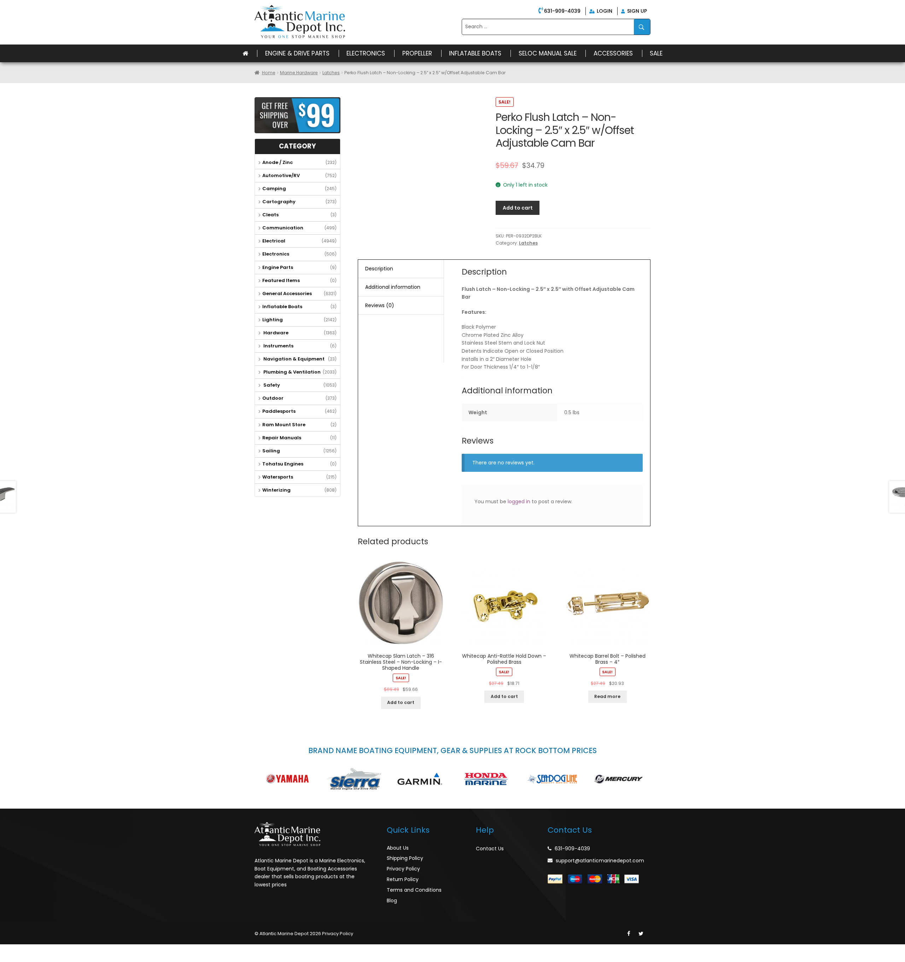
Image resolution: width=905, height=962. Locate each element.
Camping (274, 188)
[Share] (23, 950)
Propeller (417, 53)
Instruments (277, 345)
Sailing (271, 450)
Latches (331, 73)
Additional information (392, 287)
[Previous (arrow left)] (7, 959)
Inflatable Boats (475, 53)
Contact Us (490, 848)
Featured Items (281, 280)
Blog (392, 900)
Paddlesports (279, 411)
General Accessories (287, 293)
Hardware (275, 332)
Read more (607, 696)
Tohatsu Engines (282, 464)
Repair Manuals (281, 437)
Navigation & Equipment (293, 359)
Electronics (365, 53)
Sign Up (636, 10)
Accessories (613, 53)
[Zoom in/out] (53, 950)
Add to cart (518, 207)
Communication (282, 227)
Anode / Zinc (277, 162)
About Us (398, 847)
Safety (271, 385)
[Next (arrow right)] (23, 959)
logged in (519, 501)
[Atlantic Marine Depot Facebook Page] (628, 933)
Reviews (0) (379, 305)
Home (268, 73)
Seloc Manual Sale (548, 53)
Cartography (279, 201)
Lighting (272, 319)
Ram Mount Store (283, 424)
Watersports (277, 477)
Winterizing (276, 490)
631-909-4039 (562, 10)
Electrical (273, 240)
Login (603, 10)
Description (379, 268)
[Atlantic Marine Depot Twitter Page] (640, 933)
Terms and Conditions (414, 889)
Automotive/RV (281, 175)
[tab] (401, 269)
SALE (656, 53)
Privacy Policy (403, 868)
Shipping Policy (405, 858)
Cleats (270, 214)
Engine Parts (277, 267)
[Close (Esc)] (7, 950)
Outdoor (273, 398)
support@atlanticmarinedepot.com (600, 860)
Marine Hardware (299, 73)
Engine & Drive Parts (297, 53)
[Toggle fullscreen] (38, 950)
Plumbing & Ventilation (291, 372)
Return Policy (403, 879)
